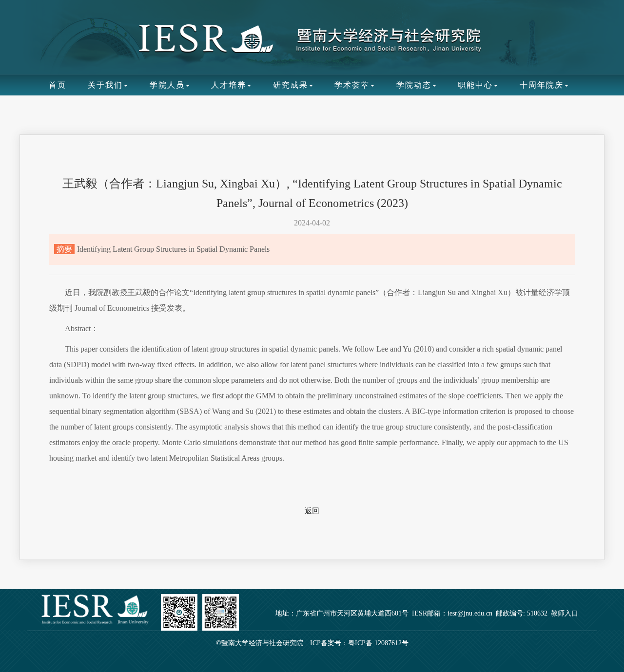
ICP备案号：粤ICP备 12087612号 (359, 643)
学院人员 (167, 85)
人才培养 (228, 85)
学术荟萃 (352, 85)
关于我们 (105, 85)
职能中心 (475, 85)
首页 (57, 85)
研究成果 (290, 85)
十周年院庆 (542, 85)
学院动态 (413, 85)
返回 (312, 511)
